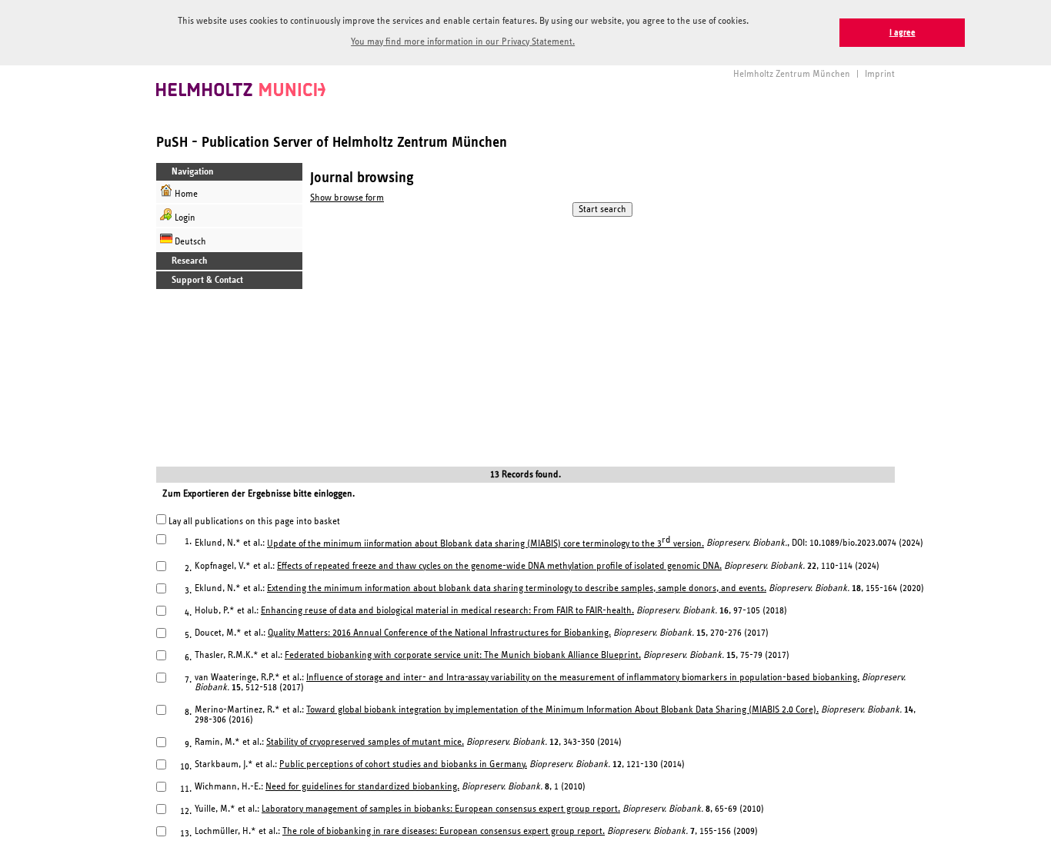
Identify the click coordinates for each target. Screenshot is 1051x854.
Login (183, 218)
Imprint (880, 74)
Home (185, 194)
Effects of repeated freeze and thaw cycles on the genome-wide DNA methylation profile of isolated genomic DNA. (499, 566)
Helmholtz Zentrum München (791, 74)
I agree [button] (902, 32)
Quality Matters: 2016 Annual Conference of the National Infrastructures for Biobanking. (439, 633)
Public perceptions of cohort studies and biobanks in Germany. (403, 764)
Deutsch (189, 242)
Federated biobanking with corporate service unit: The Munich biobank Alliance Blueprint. (463, 655)
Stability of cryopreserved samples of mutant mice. (365, 742)
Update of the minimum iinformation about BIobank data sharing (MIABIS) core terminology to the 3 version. (485, 544)
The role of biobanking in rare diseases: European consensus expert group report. (443, 831)
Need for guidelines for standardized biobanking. (362, 787)
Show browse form (347, 198)
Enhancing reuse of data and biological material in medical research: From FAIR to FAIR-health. (447, 611)
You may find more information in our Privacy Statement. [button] (463, 42)
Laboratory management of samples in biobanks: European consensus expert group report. (441, 809)
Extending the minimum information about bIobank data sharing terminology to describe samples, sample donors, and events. (516, 588)
